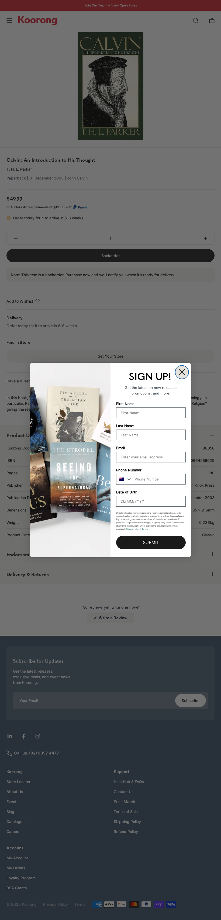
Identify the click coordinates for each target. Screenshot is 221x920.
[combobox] (124, 479)
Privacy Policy (132, 529)
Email (120, 448)
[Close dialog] (182, 372)
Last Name (125, 426)
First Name (125, 404)
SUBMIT (151, 542)
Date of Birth (126, 492)
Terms (145, 529)
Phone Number (128, 470)
